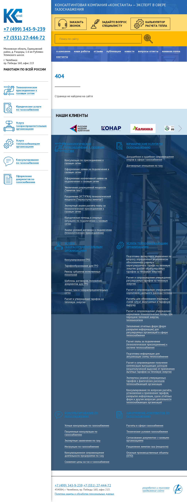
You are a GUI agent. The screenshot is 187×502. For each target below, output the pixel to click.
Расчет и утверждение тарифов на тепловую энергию (84, 300)
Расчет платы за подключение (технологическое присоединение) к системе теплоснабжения (146, 344)
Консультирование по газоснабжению (81, 414)
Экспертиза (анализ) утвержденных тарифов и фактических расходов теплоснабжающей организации (146, 381)
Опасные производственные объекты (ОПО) (147, 454)
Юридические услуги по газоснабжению (144, 145)
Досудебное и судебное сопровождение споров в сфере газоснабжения (150, 158)
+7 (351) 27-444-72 (24, 37)
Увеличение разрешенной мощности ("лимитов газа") (85, 189)
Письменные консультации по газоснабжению (81, 433)
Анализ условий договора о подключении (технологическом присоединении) (88, 231)
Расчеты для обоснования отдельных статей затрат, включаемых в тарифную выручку (148, 302)
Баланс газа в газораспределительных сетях (86, 291)
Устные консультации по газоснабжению (87, 425)
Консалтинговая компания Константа (13, 16)
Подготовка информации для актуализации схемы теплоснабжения (147, 355)
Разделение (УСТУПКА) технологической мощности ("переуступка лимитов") (88, 198)
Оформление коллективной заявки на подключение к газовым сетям (86, 180)
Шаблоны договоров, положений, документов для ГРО (83, 282)
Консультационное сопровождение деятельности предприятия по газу (84, 454)
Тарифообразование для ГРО (81, 265)
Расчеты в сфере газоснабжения (144, 425)
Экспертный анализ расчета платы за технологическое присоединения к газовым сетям (85, 208)
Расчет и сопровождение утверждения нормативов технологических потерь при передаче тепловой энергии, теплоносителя (149, 315)
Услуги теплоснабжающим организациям (147, 245)
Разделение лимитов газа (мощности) (147, 446)
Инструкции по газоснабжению (82, 446)
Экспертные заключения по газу (82, 440)
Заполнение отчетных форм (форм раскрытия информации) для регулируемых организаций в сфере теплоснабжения (147, 330)
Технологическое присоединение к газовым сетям (84, 147)
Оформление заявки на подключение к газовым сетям (87, 170)
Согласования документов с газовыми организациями (147, 439)
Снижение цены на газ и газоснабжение (87, 461)
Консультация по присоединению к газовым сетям (84, 161)
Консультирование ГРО (77, 259)
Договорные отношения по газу (144, 165)
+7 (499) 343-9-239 (69, 485)
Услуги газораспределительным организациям (83, 247)
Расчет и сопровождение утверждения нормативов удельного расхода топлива (149, 291)
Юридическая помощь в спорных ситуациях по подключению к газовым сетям (86, 220)
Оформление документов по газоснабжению (148, 414)
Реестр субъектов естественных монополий (82, 273)
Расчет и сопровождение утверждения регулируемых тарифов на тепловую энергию (148, 280)
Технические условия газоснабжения (147, 431)
